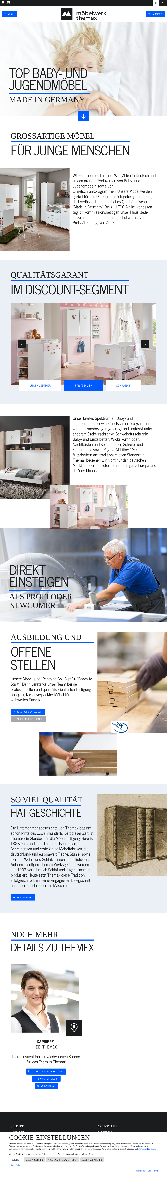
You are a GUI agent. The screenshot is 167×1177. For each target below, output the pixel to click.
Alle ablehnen (34, 1159)
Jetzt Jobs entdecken (29, 711)
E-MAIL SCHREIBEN (47, 1078)
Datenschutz (153, 1170)
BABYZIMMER (83, 385)
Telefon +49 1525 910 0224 (47, 1071)
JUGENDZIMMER (40, 385)
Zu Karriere (47, 1085)
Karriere (157, 14)
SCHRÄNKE (123, 385)
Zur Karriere (24, 897)
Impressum (140, 1170)
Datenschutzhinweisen (146, 1148)
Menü (10, 14)
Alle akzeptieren (92, 1159)
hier (93, 1154)
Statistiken (15, 1159)
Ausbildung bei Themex (29, 719)
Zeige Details (16, 1165)
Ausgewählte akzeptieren (62, 1159)
